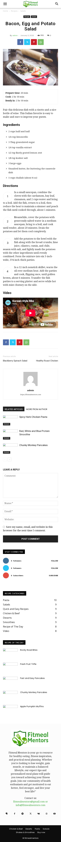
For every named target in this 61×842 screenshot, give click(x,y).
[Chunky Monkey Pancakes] (10, 448)
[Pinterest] (34, 42)
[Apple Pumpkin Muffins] (10, 710)
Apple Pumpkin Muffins (32, 706)
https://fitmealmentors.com (30, 395)
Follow (54, 561)
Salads (23, 11)
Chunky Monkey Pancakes (33, 445)
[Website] (46, 814)
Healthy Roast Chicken (47, 360)
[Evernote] (6, 814)
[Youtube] (54, 814)
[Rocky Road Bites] (10, 653)
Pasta (37, 829)
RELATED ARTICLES (14, 409)
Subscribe (53, 575)
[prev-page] (5, 459)
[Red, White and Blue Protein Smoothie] (10, 434)
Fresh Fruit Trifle (28, 664)
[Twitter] (27, 42)
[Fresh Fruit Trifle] (10, 668)
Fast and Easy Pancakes (32, 678)
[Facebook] (20, 42)
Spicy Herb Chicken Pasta (33, 416)
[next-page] (9, 459)
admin (15, 35)
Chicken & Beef (16, 829)
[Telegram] (22, 814)
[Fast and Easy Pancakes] (10, 682)
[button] (5, 4)
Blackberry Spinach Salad (15, 360)
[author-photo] (30, 386)
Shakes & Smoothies (25, 832)
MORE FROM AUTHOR (36, 409)
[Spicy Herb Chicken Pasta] (10, 420)
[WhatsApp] (41, 42)
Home (5, 11)
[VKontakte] (38, 814)
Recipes (14, 11)
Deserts (28, 829)
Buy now (41, 832)
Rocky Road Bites (28, 649)
